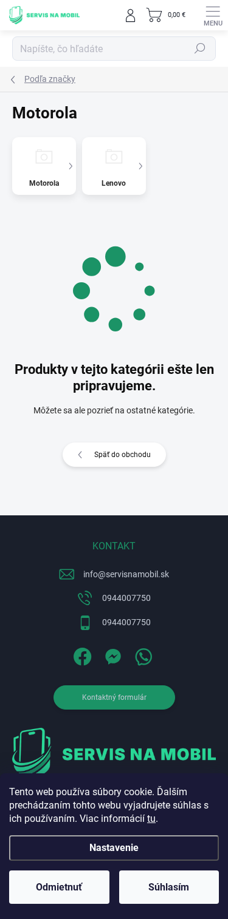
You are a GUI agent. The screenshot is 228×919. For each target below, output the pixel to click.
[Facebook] (80, 654)
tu (151, 818)
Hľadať (200, 48)
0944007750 (126, 598)
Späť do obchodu (122, 454)
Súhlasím (168, 887)
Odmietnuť (59, 887)
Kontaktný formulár (114, 697)
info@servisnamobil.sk (126, 574)
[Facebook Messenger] (111, 654)
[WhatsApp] (141, 654)
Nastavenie (114, 847)
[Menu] (213, 15)
